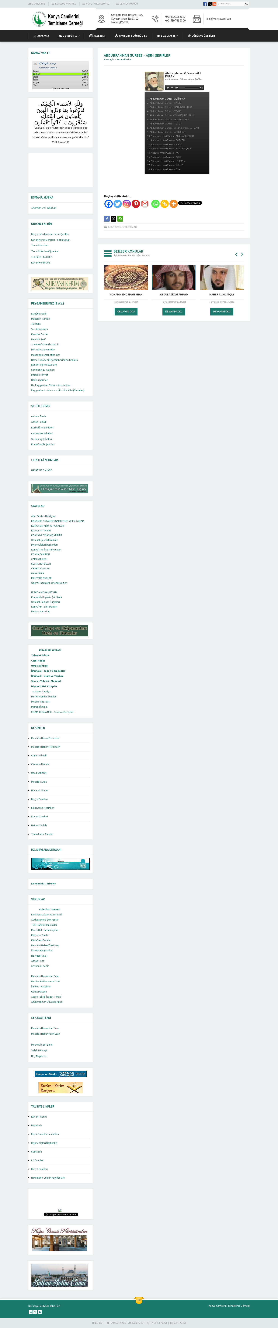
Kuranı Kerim (124, 59)
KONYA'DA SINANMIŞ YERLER (46, 535)
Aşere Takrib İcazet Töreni (46, 997)
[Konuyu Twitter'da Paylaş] (113, 219)
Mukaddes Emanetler (43, 350)
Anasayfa (109, 59)
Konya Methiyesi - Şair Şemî (46, 597)
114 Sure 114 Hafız (41, 257)
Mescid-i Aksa (39, 782)
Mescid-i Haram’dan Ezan (45, 1028)
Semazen (36, 1152)
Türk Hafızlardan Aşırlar (44, 925)
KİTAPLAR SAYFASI (50, 650)
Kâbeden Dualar (40, 935)
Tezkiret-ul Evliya (40, 691)
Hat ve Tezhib (39, 825)
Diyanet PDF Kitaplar (44, 686)
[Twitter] (117, 204)
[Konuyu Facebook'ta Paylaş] (107, 219)
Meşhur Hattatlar (40, 611)
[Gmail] (145, 204)
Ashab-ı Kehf (38, 961)
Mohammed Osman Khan (126, 295)
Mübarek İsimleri (40, 319)
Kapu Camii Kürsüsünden (45, 1134)
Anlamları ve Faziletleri (44, 208)
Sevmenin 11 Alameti (43, 370)
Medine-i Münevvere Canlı (45, 981)
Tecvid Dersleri (39, 245)
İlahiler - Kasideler (41, 987)
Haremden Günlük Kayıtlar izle (48, 1178)
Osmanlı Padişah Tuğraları (45, 602)
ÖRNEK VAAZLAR (40, 568)
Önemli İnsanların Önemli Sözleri (49, 583)
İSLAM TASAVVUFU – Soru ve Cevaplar (52, 712)
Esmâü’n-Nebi (39, 314)
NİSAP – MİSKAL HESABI (44, 592)
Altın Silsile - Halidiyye (43, 516)
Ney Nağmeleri (39, 1056)
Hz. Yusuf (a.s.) (39, 956)
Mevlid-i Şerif (38, 339)
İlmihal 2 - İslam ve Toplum (47, 676)
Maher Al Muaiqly (221, 295)
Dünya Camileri (39, 799)
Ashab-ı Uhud (38, 422)
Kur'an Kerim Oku (40, 263)
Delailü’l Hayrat (39, 375)
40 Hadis (36, 324)
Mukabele (36, 1125)
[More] (173, 204)
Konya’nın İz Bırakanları (44, 607)
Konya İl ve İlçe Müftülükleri (46, 550)
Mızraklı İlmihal (39, 707)
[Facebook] (108, 204)
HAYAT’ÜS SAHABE (41, 470)
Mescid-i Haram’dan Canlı (45, 976)
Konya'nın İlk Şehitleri (43, 444)
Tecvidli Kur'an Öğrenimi (44, 251)
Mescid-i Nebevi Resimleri (45, 747)
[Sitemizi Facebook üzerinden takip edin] (205, 4)
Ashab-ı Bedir (38, 416)
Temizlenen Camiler (42, 834)
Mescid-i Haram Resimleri (45, 738)
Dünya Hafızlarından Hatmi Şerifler (50, 234)
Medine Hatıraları (40, 702)
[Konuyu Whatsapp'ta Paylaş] (120, 219)
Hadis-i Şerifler (39, 380)
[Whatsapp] (155, 204)
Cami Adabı (38, 661)
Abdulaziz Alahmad (174, 295)
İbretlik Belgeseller (42, 950)
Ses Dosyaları (129, 227)
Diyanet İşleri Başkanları (44, 545)
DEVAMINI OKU (126, 311)
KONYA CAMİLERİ (40, 554)
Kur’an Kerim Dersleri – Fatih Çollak (50, 240)
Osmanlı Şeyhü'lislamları (44, 540)
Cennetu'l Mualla (40, 764)
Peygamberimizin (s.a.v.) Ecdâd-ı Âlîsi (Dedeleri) (57, 390)
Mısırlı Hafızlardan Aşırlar (44, 930)
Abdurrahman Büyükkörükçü (47, 1002)
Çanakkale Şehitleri (42, 433)
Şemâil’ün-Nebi (39, 329)
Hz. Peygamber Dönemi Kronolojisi (50, 385)
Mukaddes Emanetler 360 (45, 355)
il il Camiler (37, 1160)
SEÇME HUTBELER (41, 564)
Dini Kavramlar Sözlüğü (44, 697)
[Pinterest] (136, 204)
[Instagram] (127, 204)
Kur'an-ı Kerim (39, 1117)
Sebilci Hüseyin (39, 1050)
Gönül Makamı (39, 992)
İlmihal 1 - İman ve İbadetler (48, 671)
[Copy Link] (164, 204)
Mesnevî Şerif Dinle (42, 1045)
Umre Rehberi (39, 666)
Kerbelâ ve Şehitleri (42, 428)
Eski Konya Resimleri (42, 808)
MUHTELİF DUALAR (41, 578)
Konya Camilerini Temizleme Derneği (229, 1306)
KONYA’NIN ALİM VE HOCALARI (47, 526)
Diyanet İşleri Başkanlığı (44, 1143)
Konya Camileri (39, 817)
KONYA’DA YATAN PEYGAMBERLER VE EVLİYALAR (57, 521)
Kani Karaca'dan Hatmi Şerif (46, 915)
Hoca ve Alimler (40, 790)
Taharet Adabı (40, 655)
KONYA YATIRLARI (41, 531)
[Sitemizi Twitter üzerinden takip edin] (210, 4)
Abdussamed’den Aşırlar (45, 920)
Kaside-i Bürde (39, 334)
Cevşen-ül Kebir (40, 966)
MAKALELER (37, 573)
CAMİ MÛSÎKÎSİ (39, 559)
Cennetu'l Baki (39, 756)
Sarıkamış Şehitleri (41, 439)
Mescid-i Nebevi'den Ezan (45, 1034)
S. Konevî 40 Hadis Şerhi (44, 344)
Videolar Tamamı (49, 909)
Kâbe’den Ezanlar (41, 940)
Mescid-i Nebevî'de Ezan (45, 945)
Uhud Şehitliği (38, 773)
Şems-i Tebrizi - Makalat (46, 681)
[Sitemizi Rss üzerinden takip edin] (214, 4)
